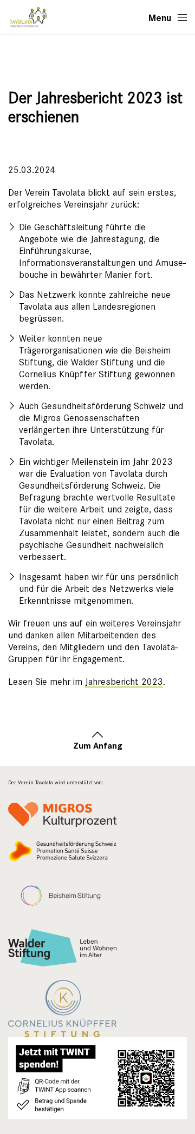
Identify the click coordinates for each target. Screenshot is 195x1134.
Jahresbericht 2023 (124, 682)
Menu (160, 17)
